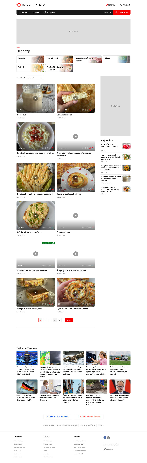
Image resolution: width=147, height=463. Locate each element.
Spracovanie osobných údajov (67, 425)
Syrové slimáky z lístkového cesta (72, 308)
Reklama (46, 437)
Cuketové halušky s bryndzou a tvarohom (35, 153)
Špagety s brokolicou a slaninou (71, 270)
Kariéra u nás (17, 450)
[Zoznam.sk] (109, 450)
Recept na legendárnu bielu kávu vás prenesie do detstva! (110, 179)
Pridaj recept (123, 12)
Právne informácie (18, 441)
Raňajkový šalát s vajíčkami (29, 232)
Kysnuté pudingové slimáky (69, 194)
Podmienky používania (87, 425)
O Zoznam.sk (18, 437)
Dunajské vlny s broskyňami (29, 308)
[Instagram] (108, 438)
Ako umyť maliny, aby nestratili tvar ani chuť (109, 145)
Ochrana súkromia (18, 444)
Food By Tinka (20, 118)
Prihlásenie (126, 5)
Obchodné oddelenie (79, 444)
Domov (18, 47)
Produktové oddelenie (79, 441)
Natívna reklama (48, 457)
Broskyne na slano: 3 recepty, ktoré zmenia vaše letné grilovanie (110, 157)
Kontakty (77, 437)
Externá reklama (48, 444)
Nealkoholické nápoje (106, 183)
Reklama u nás (48, 441)
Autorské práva (48, 425)
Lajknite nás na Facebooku (59, 416)
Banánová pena (63, 232)
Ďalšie (69, 320)
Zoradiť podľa (21, 78)
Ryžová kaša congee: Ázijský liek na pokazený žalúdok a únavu (109, 189)
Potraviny (51, 12)
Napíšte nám (17, 453)
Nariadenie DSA (18, 457)
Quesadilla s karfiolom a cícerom (31, 270)
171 (59, 320)
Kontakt (101, 425)
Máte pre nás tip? (78, 453)
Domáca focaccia (64, 114)
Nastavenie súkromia (19, 447)
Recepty (25, 12)
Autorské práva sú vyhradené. (111, 445)
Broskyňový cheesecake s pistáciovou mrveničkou (74, 154)
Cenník (45, 450)
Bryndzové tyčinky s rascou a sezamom (34, 194)
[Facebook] (105, 438)
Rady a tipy (103, 150)
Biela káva (21, 114)
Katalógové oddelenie (79, 447)
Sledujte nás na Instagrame (90, 416)
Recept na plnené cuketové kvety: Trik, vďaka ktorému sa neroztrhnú (110, 168)
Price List (46, 453)
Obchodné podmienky (49, 447)
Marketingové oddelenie (80, 450)
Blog (37, 12)
